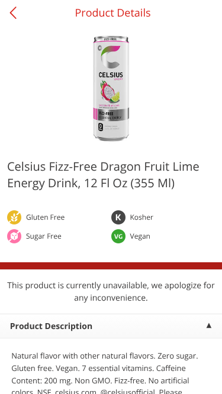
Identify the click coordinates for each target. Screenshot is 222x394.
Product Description (51, 326)
